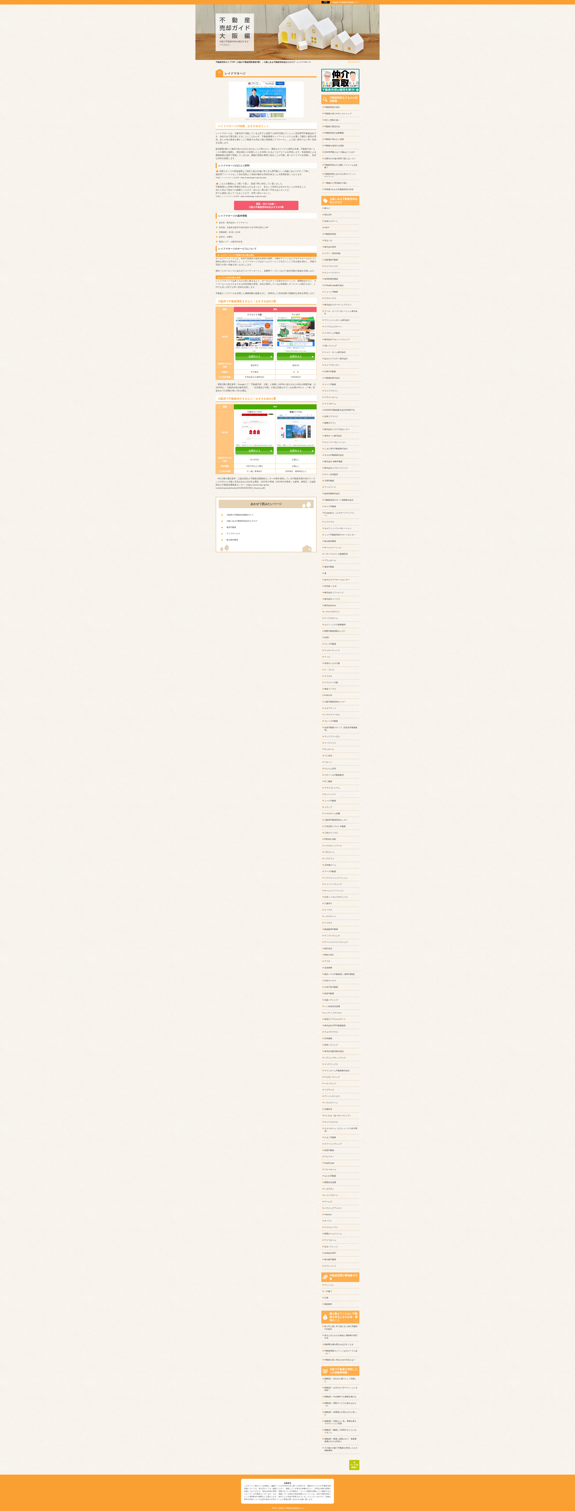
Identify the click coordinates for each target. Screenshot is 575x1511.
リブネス (328, 923)
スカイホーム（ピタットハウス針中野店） (340, 1129)
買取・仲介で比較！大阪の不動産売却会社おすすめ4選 (266, 205)
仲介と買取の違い (332, 120)
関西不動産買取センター (335, 631)
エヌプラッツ (330, 708)
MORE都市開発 (331, 279)
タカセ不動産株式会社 (334, 455)
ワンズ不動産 (330, 644)
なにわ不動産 (330, 1176)
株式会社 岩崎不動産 (333, 461)
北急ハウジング (331, 1000)
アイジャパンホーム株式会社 (337, 320)
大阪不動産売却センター (335, 702)
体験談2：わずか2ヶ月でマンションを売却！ (341, 1389)
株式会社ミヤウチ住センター (337, 429)
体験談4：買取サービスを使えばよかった (340, 1404)
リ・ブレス (329, 670)
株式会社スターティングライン (338, 305)
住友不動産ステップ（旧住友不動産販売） (340, 728)
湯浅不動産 (231, 527)
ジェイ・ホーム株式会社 (335, 352)
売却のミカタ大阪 (332, 663)
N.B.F (326, 227)
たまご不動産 (330, 1137)
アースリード (330, 487)
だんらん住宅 (330, 768)
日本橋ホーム (330, 865)
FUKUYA (328, 695)
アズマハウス (330, 298)
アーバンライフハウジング (336, 942)
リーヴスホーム (331, 618)
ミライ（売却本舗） (333, 253)
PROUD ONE (330, 839)
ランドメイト (330, 794)
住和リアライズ (331, 416)
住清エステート (331, 221)
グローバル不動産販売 (334, 775)
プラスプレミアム (332, 788)
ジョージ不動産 (331, 292)
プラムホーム (330, 560)
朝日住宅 (328, 948)
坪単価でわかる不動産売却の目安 (339, 189)
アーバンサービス (332, 1096)
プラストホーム (331, 397)
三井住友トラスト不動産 (335, 826)
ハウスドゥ (329, 858)
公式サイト (255, 356)
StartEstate (329, 1163)
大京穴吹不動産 (331, 987)
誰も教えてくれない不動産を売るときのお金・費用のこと (344, 1317)
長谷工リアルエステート (335, 1019)
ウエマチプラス (331, 1032)
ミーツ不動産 (330, 384)
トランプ (328, 807)
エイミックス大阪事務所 (335, 624)
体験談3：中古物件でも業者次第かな (340, 1397)
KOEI (326, 637)
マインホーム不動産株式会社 (337, 1070)
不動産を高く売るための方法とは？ (339, 1360)
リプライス (329, 1090)
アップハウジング (332, 936)
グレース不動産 (331, 721)
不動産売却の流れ (332, 107)
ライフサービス (233, 533)
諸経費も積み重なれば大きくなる (339, 1344)
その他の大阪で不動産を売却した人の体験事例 (340, 1449)
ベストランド (330, 1083)
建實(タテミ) (329, 423)
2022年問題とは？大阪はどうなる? (339, 152)
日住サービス (330, 980)
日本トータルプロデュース (336, 897)
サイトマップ (353, 61)
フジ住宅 (328, 756)
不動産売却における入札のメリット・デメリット (340, 175)
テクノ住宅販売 (331, 474)
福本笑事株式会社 (332, 493)
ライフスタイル (331, 1122)
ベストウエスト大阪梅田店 (336, 554)
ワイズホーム (330, 404)
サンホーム (329, 749)
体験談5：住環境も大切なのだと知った (340, 1413)
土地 (326, 1298)
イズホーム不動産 (332, 333)
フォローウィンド (332, 650)
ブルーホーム (330, 1169)
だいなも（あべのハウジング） (338, 1115)
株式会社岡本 (330, 247)
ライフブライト (331, 391)
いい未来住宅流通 (332, 1006)
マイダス (328, 676)
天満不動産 (329, 481)
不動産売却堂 (330, 234)
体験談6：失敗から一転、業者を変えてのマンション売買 (340, 1422)
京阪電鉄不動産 (331, 260)
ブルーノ (328, 762)
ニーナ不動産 (330, 801)
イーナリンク (330, 743)
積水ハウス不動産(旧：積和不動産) (339, 974)
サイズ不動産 (330, 506)
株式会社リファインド (334, 592)
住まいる (328, 240)
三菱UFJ (328, 903)
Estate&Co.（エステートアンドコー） (339, 514)
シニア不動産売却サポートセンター (339, 535)
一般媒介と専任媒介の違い (336, 183)
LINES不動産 (330, 371)
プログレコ (329, 852)
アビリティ (329, 1156)
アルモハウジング (332, 1077)
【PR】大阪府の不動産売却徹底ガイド (288, 1508)
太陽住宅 (328, 1109)
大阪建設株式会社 (332, 378)
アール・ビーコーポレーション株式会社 (340, 312)
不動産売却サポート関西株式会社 (339, 500)
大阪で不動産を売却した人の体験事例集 (344, 1371)
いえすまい (329, 1189)
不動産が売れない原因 (334, 139)
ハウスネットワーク (333, 846)
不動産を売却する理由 (334, 146)
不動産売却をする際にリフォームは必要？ (340, 166)
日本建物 (328, 1038)
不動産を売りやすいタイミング (338, 113)
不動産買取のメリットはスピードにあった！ (340, 1352)
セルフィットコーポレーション (338, 528)
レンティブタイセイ (333, 1013)
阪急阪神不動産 (331, 929)
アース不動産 (330, 871)
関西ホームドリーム (333, 1234)
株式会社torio (330, 605)
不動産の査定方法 (332, 126)
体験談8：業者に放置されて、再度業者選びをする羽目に (340, 1440)
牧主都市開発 (232, 540)
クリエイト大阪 (331, 682)
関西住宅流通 (330, 1182)
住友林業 (328, 968)
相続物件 (328, 1304)
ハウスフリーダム (332, 714)
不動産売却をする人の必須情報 (344, 99)
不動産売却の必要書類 (334, 133)
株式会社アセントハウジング (337, 339)
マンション (329, 1285)
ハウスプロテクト (332, 612)
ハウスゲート (330, 916)
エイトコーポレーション (335, 442)
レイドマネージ (331, 1195)
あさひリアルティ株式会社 (336, 358)
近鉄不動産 (329, 993)
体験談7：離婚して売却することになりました (340, 1431)
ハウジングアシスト (333, 1208)
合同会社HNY (330, 1253)
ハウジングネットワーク (335, 1058)
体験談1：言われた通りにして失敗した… (340, 1380)
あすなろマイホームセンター (337, 580)
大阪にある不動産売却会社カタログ (242, 521)
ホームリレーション (333, 547)
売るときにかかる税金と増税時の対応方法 (340, 1336)
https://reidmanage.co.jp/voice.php (253, 178)
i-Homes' (328, 1214)
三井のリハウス (331, 833)
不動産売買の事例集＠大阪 (344, 1277)
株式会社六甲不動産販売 (335, 1025)
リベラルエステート (333, 326)
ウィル (327, 657)
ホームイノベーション (334, 890)
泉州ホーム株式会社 (333, 436)
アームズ (328, 1202)
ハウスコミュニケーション (336, 878)
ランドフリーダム (332, 736)
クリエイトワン (331, 1227)
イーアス (328, 910)
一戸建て (328, 1291)
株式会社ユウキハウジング (336, 468)
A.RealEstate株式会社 (334, 285)
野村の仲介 (329, 955)
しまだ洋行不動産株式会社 (336, 449)
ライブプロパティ (332, 365)
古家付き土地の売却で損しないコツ (339, 158)
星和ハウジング (331, 1045)
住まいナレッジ (331, 1246)
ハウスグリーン (331, 1103)
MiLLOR (327, 215)
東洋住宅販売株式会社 (334, 1051)
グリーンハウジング (333, 1144)
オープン (328, 1221)
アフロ (327, 961)
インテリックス (331, 1064)
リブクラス (329, 522)
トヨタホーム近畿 (332, 813)
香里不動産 (329, 1150)
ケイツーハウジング (333, 884)
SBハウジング (330, 346)
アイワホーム (330, 1240)
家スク (327, 208)
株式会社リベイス (332, 599)
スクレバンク (330, 1266)
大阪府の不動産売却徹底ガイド (345, 2)
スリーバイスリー (332, 273)
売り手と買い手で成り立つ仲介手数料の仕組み (340, 1327)
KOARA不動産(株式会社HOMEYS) (339, 410)
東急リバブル (330, 689)
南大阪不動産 (330, 1259)
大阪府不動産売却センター (336, 820)
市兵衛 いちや (330, 586)
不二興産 (328, 781)
